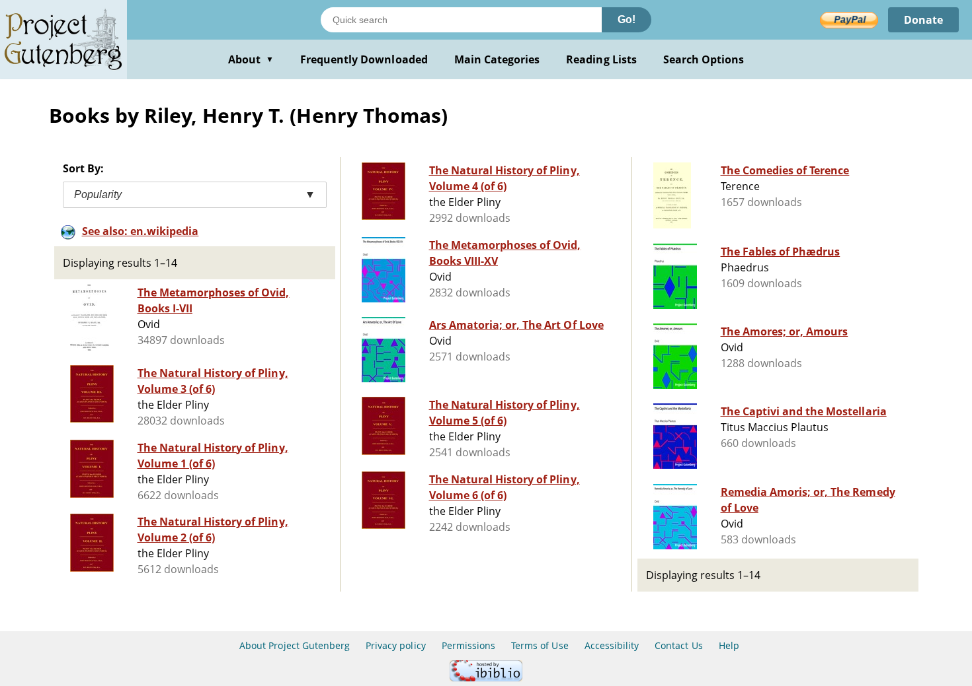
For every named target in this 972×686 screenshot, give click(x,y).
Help (729, 645)
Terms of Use (539, 645)
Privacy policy (396, 645)
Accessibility (612, 645)
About (251, 59)
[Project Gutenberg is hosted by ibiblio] (486, 677)
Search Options (704, 59)
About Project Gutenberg (294, 645)
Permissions (468, 645)
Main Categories (497, 59)
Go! (626, 19)
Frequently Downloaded (364, 59)
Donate (923, 20)
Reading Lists (601, 59)
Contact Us (678, 645)
